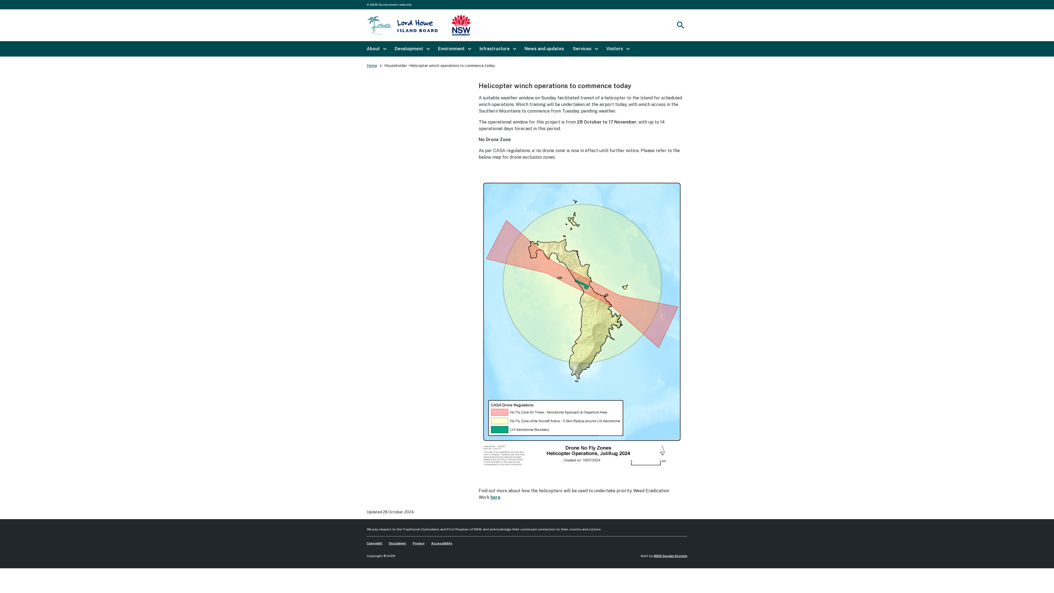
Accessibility (441, 543)
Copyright (374, 543)
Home (372, 65)
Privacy (419, 543)
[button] (376, 49)
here (495, 497)
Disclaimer (397, 543)
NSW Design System (670, 556)
